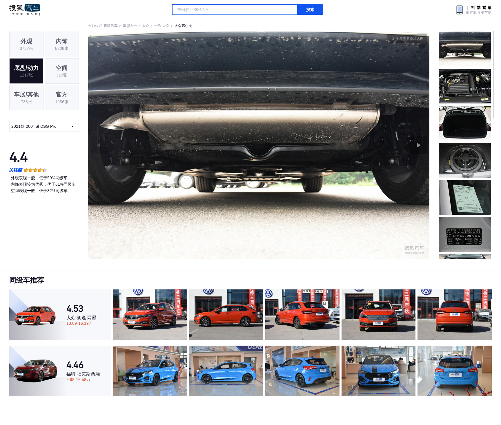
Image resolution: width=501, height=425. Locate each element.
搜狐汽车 (24, 10)
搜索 (310, 9)
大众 (145, 26)
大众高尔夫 (183, 26)
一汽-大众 (161, 26)
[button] (173, 145)
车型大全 (130, 26)
